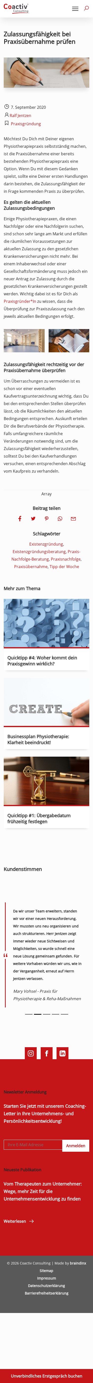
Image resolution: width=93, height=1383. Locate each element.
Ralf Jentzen (20, 115)
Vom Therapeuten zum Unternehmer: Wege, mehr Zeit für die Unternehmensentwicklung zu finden (43, 1191)
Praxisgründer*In (20, 301)
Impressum (46, 1278)
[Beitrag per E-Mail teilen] (73, 519)
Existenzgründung (46, 544)
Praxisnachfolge (66, 559)
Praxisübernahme (31, 566)
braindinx (78, 1263)
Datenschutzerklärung (46, 1285)
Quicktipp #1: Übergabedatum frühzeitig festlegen (39, 818)
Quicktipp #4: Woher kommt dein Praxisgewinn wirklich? (42, 661)
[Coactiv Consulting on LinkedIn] (62, 1053)
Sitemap (46, 1270)
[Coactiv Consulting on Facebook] (47, 1053)
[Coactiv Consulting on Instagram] (31, 1053)
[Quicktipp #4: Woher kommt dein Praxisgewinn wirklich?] (46, 643)
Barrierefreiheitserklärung (46, 1293)
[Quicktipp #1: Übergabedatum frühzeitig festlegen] (46, 801)
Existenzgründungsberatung (39, 551)
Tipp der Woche (64, 566)
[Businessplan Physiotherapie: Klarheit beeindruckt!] (46, 722)
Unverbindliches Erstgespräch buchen (46, 1376)
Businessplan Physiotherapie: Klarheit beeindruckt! (38, 739)
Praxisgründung (26, 124)
